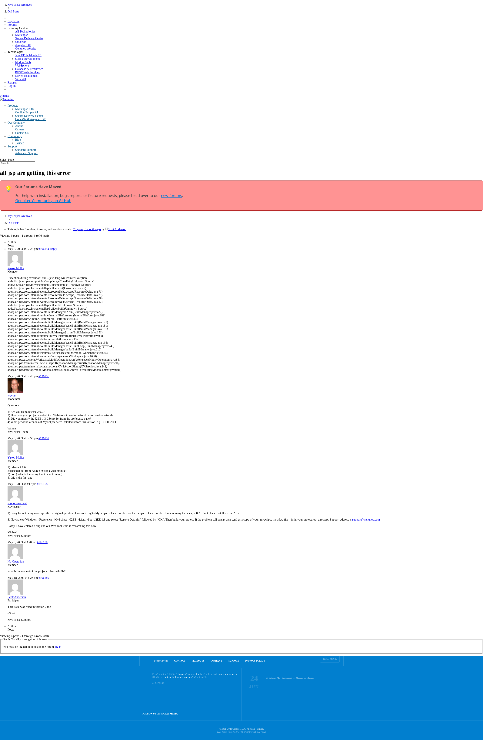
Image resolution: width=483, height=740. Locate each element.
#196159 (42, 542)
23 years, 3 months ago (87, 229)
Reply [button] (53, 248)
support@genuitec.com (366, 519)
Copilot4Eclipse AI (26, 112)
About (19, 126)
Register (12, 82)
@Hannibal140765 (165, 674)
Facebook (226, 713)
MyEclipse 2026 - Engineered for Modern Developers (290, 678)
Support (12, 146)
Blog (18, 139)
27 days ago (158, 682)
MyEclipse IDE (24, 109)
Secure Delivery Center (29, 38)
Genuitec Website (25, 48)
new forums (171, 195)
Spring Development (27, 58)
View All (20, 79)
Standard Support (25, 149)
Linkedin (234, 713)
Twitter (19, 143)
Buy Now (13, 21)
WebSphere (22, 65)
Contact (179, 660)
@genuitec (190, 674)
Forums (12, 24)
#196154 (43, 248)
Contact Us (21, 132)
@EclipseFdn (200, 677)
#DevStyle (157, 677)
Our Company (16, 122)
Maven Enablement (26, 75)
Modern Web (23, 62)
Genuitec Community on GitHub (43, 200)
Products (13, 105)
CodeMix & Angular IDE (30, 119)
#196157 (43, 438)
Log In (12, 86)
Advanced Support (26, 153)
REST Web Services (27, 72)
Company (216, 660)
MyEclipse (21, 34)
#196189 (43, 577)
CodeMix (20, 41)
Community (15, 136)
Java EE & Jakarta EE (28, 55)
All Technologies (25, 31)
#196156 (43, 376)
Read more (330, 659)
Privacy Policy (255, 660)
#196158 (42, 484)
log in (58, 646)
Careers (19, 129)
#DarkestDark (210, 674)
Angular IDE (23, 45)
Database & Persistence (29, 69)
